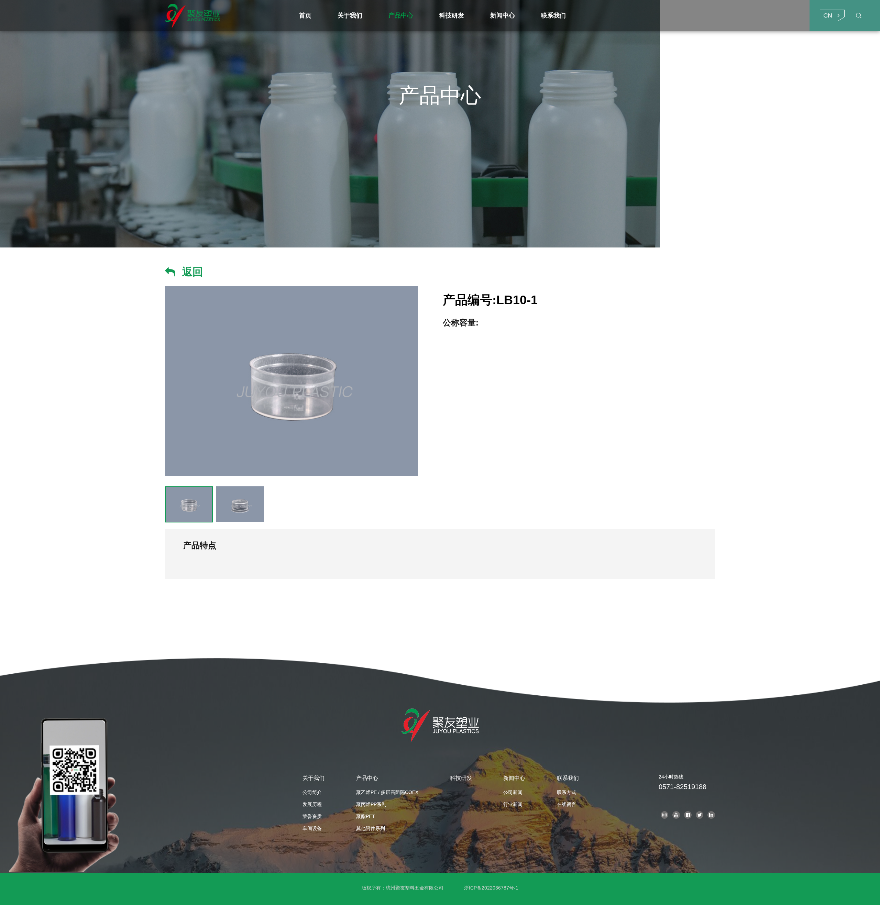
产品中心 (367, 778)
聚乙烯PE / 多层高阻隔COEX (387, 792)
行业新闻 (512, 804)
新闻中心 (514, 778)
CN (827, 15)
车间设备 (312, 828)
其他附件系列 (370, 828)
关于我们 (313, 778)
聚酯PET (365, 816)
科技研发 (461, 778)
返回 (192, 271)
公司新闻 (512, 792)
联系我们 (568, 778)
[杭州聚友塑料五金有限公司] (225, 15)
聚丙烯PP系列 (371, 804)
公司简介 (312, 792)
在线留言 (566, 804)
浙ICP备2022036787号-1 (491, 888)
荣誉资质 (312, 816)
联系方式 (566, 792)
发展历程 (312, 804)
